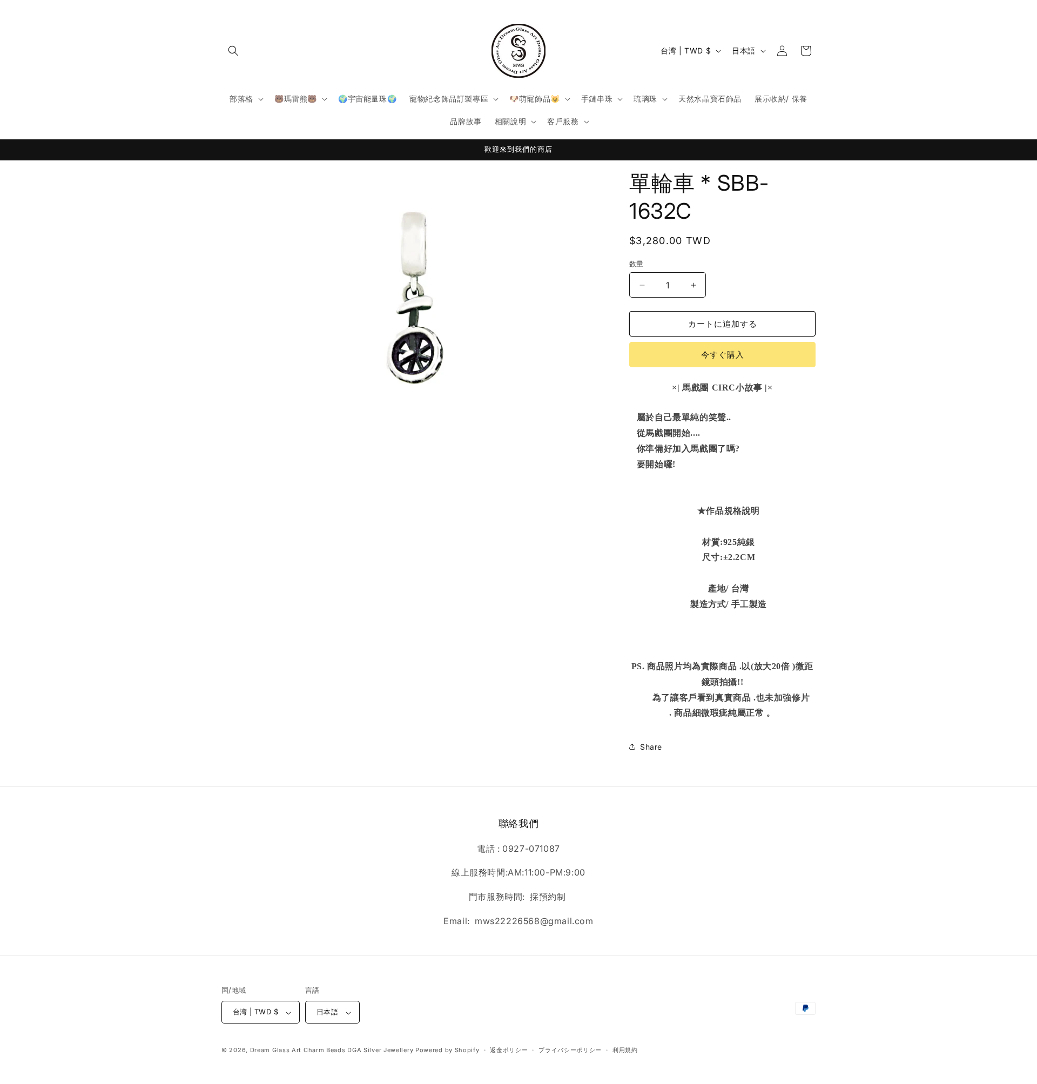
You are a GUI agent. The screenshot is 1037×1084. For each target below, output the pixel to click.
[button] (233, 51)
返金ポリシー (509, 1050)
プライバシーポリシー (570, 1050)
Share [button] (651, 746)
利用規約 (625, 1050)
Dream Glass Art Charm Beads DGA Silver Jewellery (332, 1050)
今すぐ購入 (722, 354)
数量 (636, 263)
